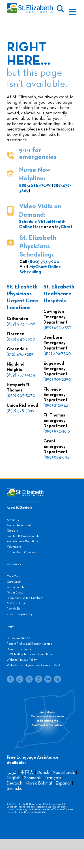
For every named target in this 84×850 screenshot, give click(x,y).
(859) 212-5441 (56, 405)
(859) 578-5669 (20, 410)
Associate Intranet (19, 525)
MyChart (63, 227)
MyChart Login (16, 603)
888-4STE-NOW (35, 185)
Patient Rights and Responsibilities (29, 643)
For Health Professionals (23, 536)
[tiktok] (19, 679)
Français (53, 778)
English (14, 778)
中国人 (27, 772)
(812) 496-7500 (57, 353)
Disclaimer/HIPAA (18, 638)
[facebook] (10, 679)
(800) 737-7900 (43, 261)
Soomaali (32, 778)
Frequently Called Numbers (25, 598)
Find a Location (17, 587)
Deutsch (14, 783)
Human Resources (19, 649)
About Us (13, 520)
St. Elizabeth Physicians (22, 552)
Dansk (43, 772)
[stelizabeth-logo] (30, 5)
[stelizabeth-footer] (25, 490)
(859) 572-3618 (56, 431)
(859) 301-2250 (57, 379)
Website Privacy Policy (22, 659)
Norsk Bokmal (39, 783)
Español (63, 783)
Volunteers (14, 546)
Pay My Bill (14, 608)
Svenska (15, 788)
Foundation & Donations (23, 541)
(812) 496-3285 (20, 354)
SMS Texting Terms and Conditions (29, 654)
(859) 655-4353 (57, 327)
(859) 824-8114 (56, 457)
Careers (12, 530)
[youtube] (48, 679)
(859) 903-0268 (21, 324)
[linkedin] (57, 679)
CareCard (14, 576)
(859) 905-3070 (21, 395)
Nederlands (64, 772)
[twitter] (29, 679)
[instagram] (38, 679)
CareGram (14, 581)
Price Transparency (19, 614)
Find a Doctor (16, 592)
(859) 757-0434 (21, 375)
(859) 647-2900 (21, 339)
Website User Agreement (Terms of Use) (33, 665)
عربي (12, 772)
